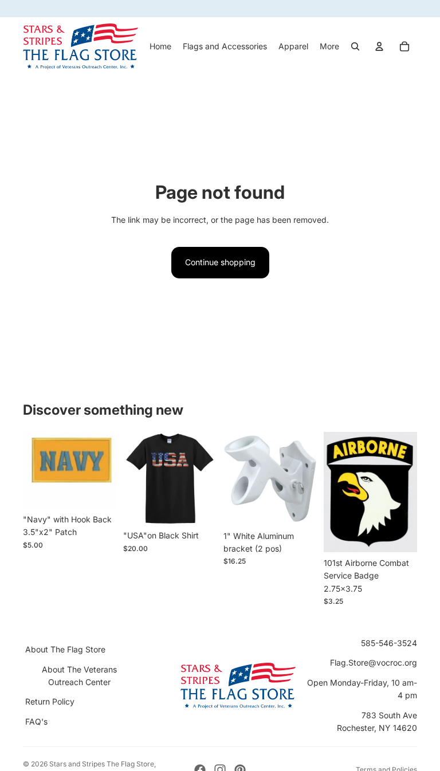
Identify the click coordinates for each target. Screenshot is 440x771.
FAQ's (36, 721)
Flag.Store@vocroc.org (373, 662)
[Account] (379, 46)
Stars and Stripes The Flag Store (101, 764)
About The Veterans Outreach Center (79, 675)
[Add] (98, 491)
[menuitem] (329, 46)
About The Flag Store (65, 649)
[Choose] (198, 507)
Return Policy (49, 701)
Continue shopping (220, 262)
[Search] (355, 46)
